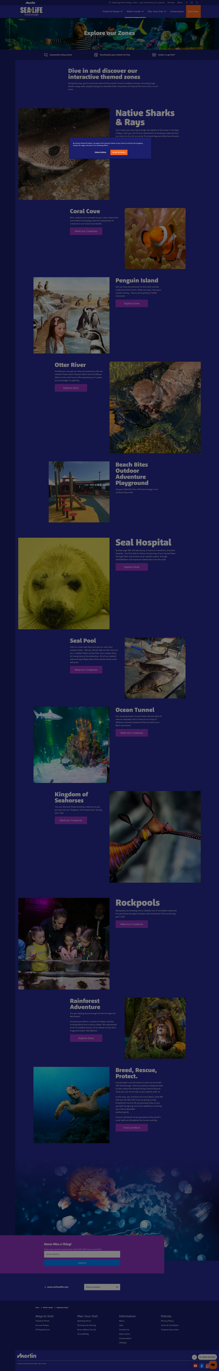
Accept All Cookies (119, 152)
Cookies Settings (100, 152)
